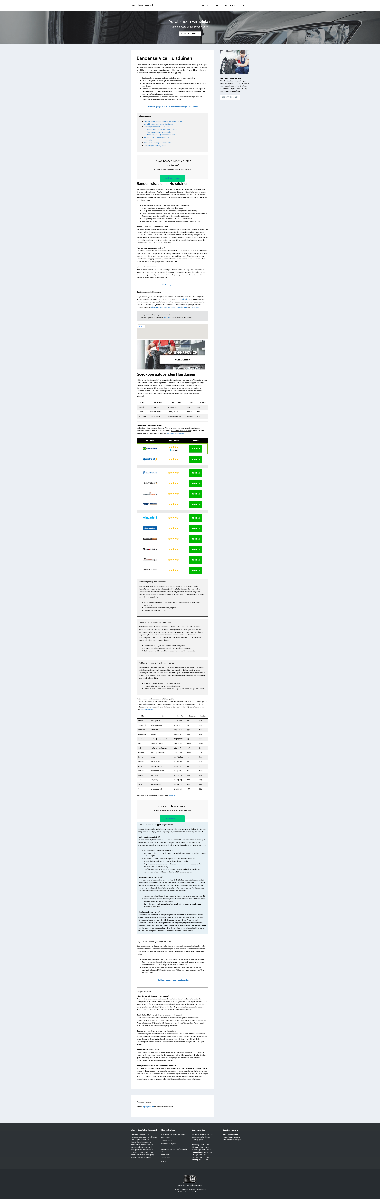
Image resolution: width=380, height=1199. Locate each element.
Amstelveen (165, 1158)
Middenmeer (195, 307)
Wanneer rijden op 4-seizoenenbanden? (161, 134)
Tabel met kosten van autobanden (156, 137)
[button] (173, 107)
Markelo (164, 1161)
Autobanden (181, 1185)
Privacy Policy (201, 1189)
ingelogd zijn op (148, 1106)
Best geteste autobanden (176, 433)
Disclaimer (192, 1189)
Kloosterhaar (165, 1154)
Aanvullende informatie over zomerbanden (162, 129)
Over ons (184, 1189)
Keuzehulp (243, 5)
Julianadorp (155, 307)
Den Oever (163, 307)
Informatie (229, 5)
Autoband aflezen (146, 709)
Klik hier (167, 317)
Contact (176, 1189)
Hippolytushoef (182, 307)
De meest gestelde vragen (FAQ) (155, 145)
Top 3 (203, 5)
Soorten (215, 5)
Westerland (172, 307)
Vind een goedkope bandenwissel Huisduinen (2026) (163, 121)
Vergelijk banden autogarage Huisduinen (158, 124)
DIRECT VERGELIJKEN (190, 33)
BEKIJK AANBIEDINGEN (230, 97)
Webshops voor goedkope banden (156, 126)
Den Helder (172, 795)
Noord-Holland (181, 299)
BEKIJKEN (195, 448)
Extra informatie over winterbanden (159, 132)
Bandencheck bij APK (168, 1143)
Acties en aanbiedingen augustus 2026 (158, 142)
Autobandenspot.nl (144, 5)
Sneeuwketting (166, 1140)
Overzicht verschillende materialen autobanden (173, 1136)
